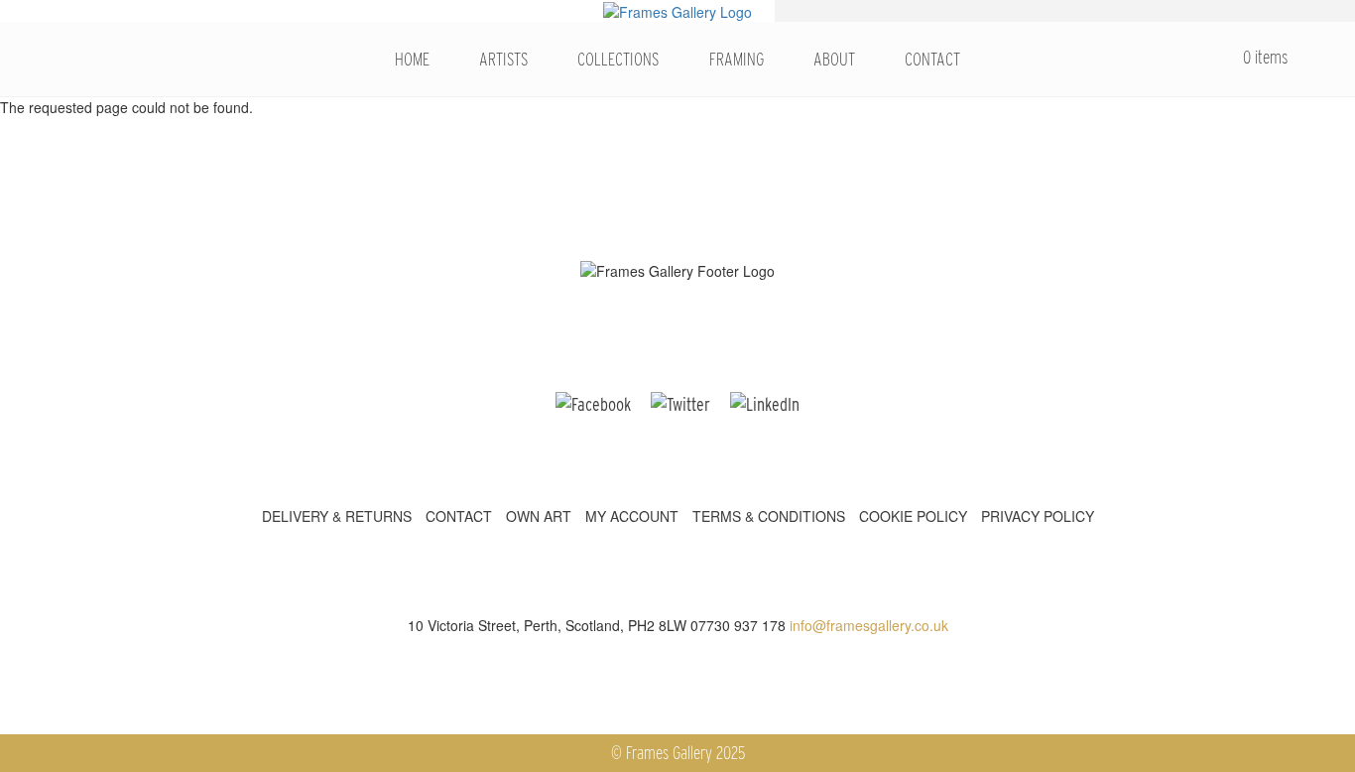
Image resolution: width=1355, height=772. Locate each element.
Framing (736, 59)
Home (412, 59)
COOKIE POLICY (913, 516)
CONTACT (459, 516)
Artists (503, 59)
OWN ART (538, 516)
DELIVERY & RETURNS (337, 516)
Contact (932, 59)
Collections (618, 59)
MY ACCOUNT (631, 516)
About (834, 59)
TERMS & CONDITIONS (768, 516)
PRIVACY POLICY (1037, 516)
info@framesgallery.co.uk (869, 625)
